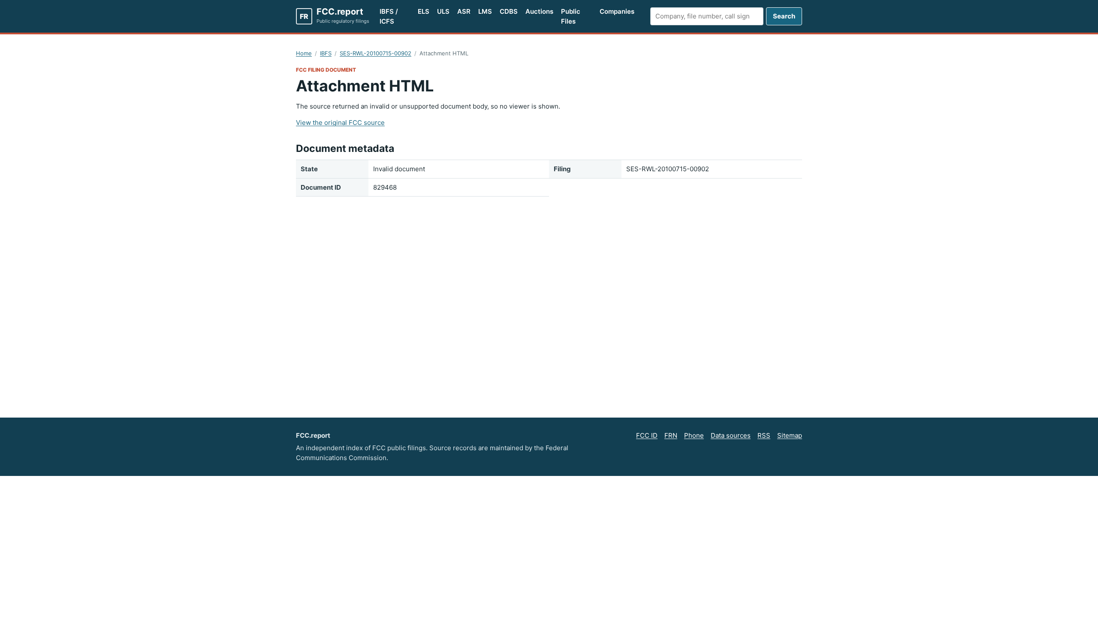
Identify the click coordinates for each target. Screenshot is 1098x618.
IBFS (326, 53)
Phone (694, 435)
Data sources (731, 435)
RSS (763, 435)
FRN (670, 435)
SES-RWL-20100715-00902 (375, 53)
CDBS (509, 11)
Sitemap (789, 435)
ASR (464, 11)
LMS (485, 11)
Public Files (570, 16)
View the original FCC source (340, 122)
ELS (423, 11)
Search (784, 16)
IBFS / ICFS (389, 16)
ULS (443, 11)
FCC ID (647, 435)
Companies (617, 11)
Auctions (539, 11)
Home (304, 53)
